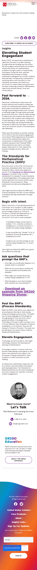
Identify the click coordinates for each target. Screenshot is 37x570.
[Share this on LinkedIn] (29, 37)
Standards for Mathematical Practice (18, 173)
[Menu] (33, 4)
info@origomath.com (20, 424)
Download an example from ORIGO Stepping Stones (18, 291)
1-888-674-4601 (20, 419)
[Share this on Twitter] (21, 37)
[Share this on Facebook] (25, 37)
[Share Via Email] (33, 37)
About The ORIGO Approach (18, 460)
